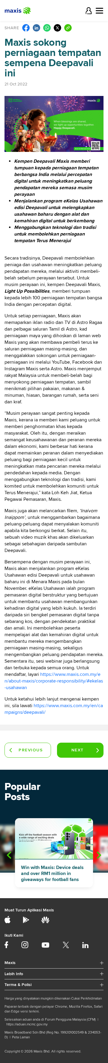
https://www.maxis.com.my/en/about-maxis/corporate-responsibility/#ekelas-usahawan (53, 681)
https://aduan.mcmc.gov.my (27, 1024)
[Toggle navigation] (99, 11)
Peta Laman (21, 1037)
